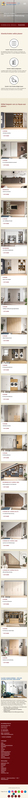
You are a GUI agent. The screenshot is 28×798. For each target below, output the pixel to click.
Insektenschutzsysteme (5, 754)
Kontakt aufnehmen (6, 737)
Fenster (2, 750)
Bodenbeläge (3, 746)
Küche (2, 766)
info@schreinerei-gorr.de (8, 734)
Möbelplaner (13, 25)
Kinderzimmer (3, 767)
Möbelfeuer (3, 744)
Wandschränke (21, 25)
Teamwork (3, 756)
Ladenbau (3, 771)
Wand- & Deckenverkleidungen (7, 745)
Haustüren (3, 749)
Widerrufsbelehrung (4, 779)
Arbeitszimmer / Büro (5, 762)
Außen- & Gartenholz (5, 755)
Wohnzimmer (3, 770)
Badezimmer (3, 764)
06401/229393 (5, 729)
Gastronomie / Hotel (5, 772)
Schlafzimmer (3, 769)
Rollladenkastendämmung (6, 751)
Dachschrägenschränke (5, 757)
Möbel (2, 742)
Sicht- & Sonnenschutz (5, 752)
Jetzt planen (6, 136)
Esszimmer (3, 765)
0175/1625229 (6, 733)
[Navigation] (24, 3)
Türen (2, 747)
